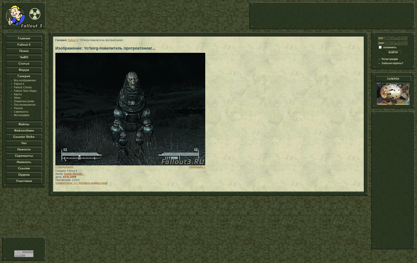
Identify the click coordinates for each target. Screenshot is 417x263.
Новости (24, 149)
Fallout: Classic (23, 87)
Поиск (24, 51)
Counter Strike (24, 136)
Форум (24, 70)
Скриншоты (21, 111)
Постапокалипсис (25, 104)
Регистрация (390, 59)
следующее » (197, 166)
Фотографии (21, 115)
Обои (17, 97)
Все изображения (25, 80)
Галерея (24, 76)
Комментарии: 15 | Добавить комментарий (81, 183)
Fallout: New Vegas (25, 90)
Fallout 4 (23, 44)
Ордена (24, 174)
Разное (18, 108)
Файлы (23, 124)
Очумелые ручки (24, 101)
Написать (24, 162)
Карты (18, 94)
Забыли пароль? (392, 63)
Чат (24, 143)
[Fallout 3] (24, 28)
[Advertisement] (332, 15)
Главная (24, 38)
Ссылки (24, 168)
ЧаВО (24, 57)
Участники (24, 181)
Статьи (23, 63)
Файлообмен (24, 130)
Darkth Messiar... (74, 173)
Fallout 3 (19, 83)
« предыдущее (64, 166)
